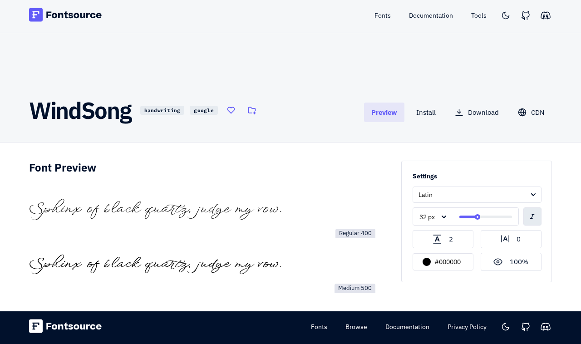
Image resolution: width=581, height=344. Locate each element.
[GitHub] (525, 15)
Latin (426, 195)
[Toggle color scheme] (505, 15)
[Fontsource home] (65, 16)
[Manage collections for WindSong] (252, 110)
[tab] (384, 112)
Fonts (319, 327)
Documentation (407, 327)
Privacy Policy (467, 327)
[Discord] (545, 15)
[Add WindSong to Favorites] (231, 110)
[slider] (477, 217)
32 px (427, 217)
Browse (356, 327)
